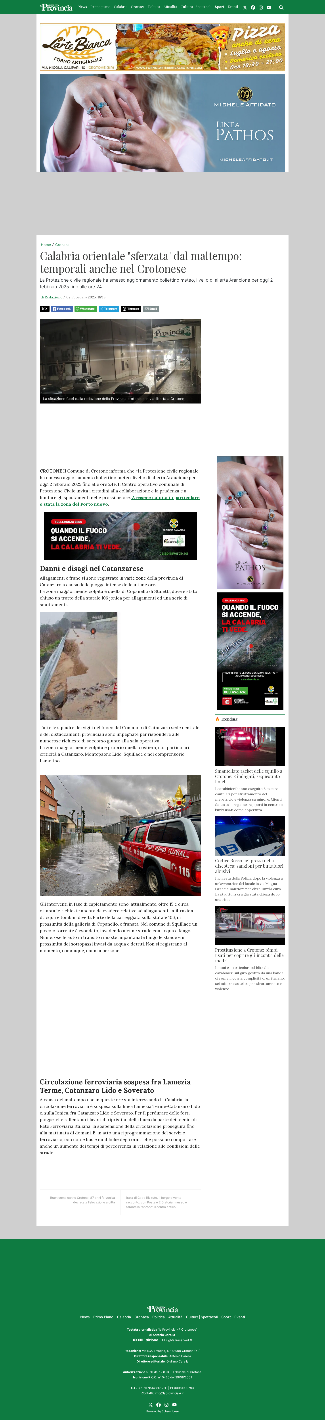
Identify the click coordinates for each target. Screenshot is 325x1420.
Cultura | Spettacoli (196, 6)
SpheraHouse (170, 1411)
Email (153, 308)
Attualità (170, 6)
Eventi (233, 6)
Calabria (120, 6)
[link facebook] (253, 7)
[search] (281, 7)
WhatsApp (87, 308)
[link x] (245, 7)
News (82, 6)
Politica (154, 6)
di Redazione (51, 297)
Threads (133, 308)
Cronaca (138, 6)
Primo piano (100, 6)
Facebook (64, 308)
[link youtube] (269, 7)
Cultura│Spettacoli (202, 1317)
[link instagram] (261, 7)
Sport (219, 6)
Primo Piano (103, 1317)
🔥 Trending (226, 718)
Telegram (110, 308)
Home (46, 244)
